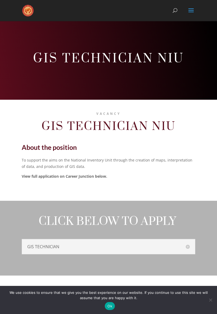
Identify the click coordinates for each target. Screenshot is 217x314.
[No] (210, 300)
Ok (109, 306)
